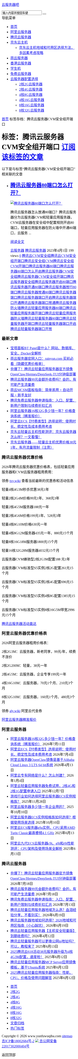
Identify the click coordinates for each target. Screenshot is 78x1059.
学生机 (15, 68)
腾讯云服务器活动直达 (19, 624)
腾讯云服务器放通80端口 (36, 292)
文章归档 (17, 1023)
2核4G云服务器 (30, 89)
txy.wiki (15, 481)
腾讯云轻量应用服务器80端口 (43, 308)
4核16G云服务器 (31, 100)
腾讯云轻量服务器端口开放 (31, 329)
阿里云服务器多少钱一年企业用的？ (38, 807)
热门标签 (17, 1028)
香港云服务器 (20, 63)
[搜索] (44, 14)
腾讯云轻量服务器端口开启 (55, 324)
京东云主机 (19, 42)
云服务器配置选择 (24, 79)
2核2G (15, 992)
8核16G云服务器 (31, 105)
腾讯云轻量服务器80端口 (43, 318)
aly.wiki (15, 711)
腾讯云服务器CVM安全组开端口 (42, 276)
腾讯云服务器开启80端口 (54, 282)
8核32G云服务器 (31, 110)
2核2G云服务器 (30, 84)
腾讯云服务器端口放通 (38, 303)
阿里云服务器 (20, 32)
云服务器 (17, 250)
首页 (13, 27)
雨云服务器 (19, 58)
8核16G (16, 1013)
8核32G (16, 1018)
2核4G (15, 997)
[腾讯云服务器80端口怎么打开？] (36, 203)
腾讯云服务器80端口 (44, 266)
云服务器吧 (10, 5)
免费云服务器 (20, 74)
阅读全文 (17, 242)
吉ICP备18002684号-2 (18, 1041)
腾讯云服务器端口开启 (34, 297)
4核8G (15, 1002)
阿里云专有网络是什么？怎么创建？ (38, 775)
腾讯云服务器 (20, 37)
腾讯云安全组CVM (38, 261)
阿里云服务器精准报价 (19, 719)
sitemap (67, 1036)
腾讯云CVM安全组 (36, 256)
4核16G (16, 1007)
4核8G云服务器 (30, 95)
